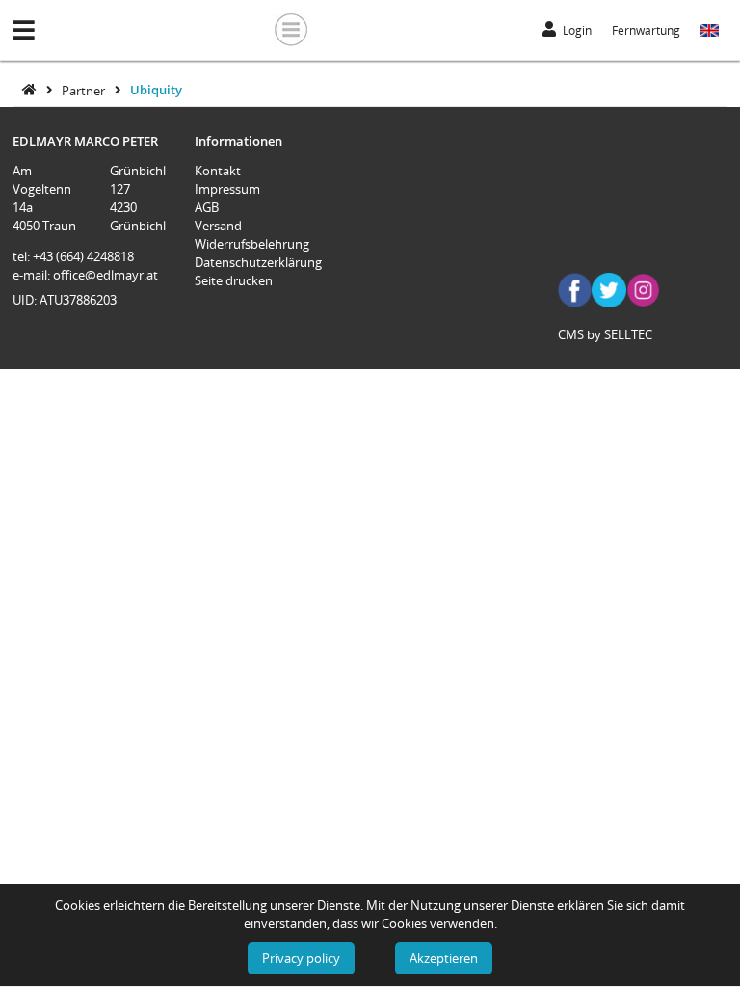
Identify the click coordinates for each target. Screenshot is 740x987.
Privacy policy (301, 958)
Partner (85, 89)
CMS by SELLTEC (605, 334)
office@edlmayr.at (105, 274)
